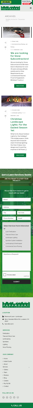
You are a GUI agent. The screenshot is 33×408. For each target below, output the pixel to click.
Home (16, 25)
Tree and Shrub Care (9, 336)
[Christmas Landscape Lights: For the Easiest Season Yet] (16, 101)
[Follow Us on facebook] (3, 397)
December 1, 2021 (15, 115)
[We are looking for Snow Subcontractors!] (16, 32)
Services (5, 367)
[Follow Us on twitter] (11, 397)
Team (5, 372)
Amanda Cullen (16, 110)
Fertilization (6, 333)
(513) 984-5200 (9, 324)
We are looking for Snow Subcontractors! (20, 56)
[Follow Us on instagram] (7, 397)
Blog (5, 378)
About (5, 364)
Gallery (6, 369)
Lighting (5, 344)
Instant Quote (8, 361)
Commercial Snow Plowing (18, 44)
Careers (6, 380)
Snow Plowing (7, 347)
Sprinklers (6, 341)
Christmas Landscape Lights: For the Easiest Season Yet (19, 125)
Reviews (6, 375)
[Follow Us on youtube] (14, 397)
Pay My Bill (7, 383)
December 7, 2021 (18, 49)
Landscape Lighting (17, 112)
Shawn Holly (15, 41)
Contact (6, 386)
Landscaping (6, 339)
